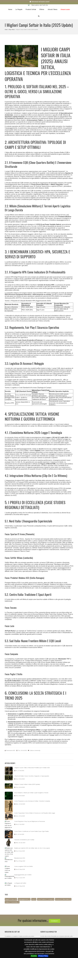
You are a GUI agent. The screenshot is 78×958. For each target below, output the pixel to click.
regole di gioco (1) (11, 899)
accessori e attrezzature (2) (63, 899)
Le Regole (18, 9)
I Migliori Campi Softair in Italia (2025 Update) (27, 784)
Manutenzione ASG (19, 858)
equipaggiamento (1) (24, 899)
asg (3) (34, 899)
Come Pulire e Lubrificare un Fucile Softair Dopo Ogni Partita (31, 831)
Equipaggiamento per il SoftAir (22, 874)
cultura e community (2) (12, 902)
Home (10, 9)
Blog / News (12, 29)
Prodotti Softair (31, 9)
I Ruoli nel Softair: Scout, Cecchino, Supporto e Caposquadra (31, 776)
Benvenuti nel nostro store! (40, 1)
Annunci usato (65, 9)
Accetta (34, 956)
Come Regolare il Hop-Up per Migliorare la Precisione (29, 821)
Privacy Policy (43, 956)
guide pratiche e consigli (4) (45, 899)
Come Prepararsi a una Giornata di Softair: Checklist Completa (32, 801)
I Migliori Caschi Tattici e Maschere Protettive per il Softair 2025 (32, 767)
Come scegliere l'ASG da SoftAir (23, 866)
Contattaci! (54, 921)
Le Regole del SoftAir (20, 883)
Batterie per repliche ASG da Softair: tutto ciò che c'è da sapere (32, 848)
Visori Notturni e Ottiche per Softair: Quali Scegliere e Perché (31, 792)
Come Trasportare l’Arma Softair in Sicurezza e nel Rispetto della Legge (34, 813)
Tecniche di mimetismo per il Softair (24, 839)
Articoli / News (52, 9)
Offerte (41, 9)
